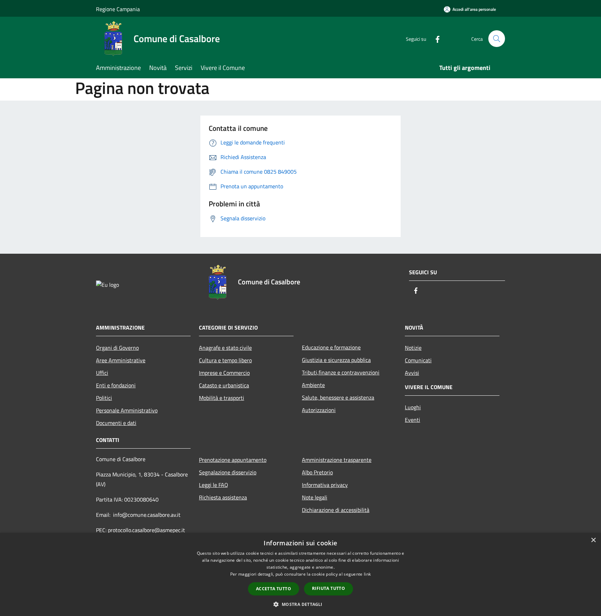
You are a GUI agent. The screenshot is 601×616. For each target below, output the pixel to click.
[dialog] (300, 574)
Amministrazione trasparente (336, 460)
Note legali (314, 497)
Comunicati (418, 360)
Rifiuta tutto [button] (328, 588)
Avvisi (412, 373)
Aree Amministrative (120, 360)
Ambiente (313, 385)
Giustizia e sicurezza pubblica (336, 360)
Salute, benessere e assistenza (338, 397)
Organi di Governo (117, 347)
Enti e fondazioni (116, 385)
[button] (300, 604)
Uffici (102, 373)
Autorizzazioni (319, 410)
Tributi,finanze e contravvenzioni (340, 372)
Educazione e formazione (331, 347)
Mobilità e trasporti (221, 398)
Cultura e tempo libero (225, 360)
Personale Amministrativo (127, 410)
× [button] (593, 540)
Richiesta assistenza (223, 497)
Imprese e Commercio (224, 373)
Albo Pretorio (317, 472)
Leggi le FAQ (213, 485)
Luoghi (413, 407)
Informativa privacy (325, 485)
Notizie (413, 347)
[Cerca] (496, 38)
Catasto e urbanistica (224, 385)
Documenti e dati (116, 423)
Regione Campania (118, 9)
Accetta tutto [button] (273, 589)
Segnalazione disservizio (227, 472)
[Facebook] (435, 38)
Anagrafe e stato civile (225, 347)
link (367, 574)
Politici (104, 398)
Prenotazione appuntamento (232, 460)
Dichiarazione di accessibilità (335, 510)
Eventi (412, 420)
